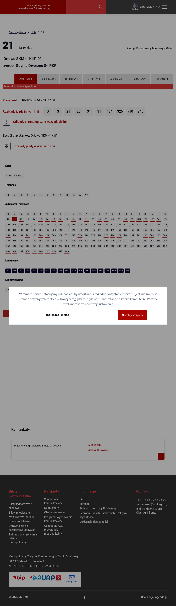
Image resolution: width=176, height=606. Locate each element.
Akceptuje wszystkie (133, 315)
